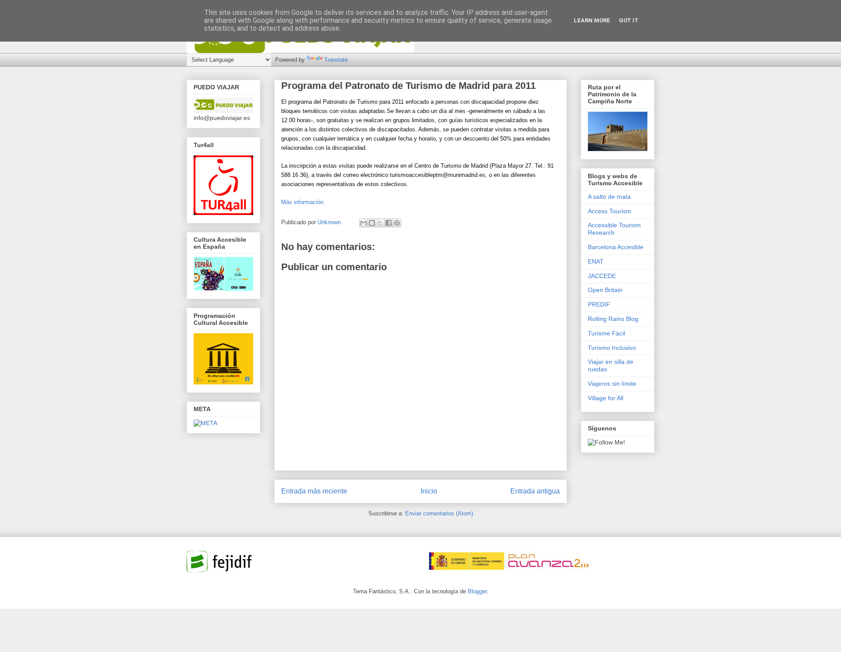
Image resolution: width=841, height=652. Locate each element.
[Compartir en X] (380, 223)
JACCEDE (602, 275)
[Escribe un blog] (371, 223)
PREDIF (599, 304)
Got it (629, 20)
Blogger (477, 591)
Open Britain (605, 289)
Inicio (428, 491)
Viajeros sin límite (612, 383)
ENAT (596, 261)
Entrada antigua (535, 491)
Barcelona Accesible (615, 246)
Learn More (592, 20)
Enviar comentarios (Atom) (439, 513)
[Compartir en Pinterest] (396, 223)
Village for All (605, 398)
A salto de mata (609, 196)
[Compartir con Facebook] (388, 223)
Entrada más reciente (314, 491)
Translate (336, 59)
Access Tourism (609, 211)
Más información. (303, 202)
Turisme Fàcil (606, 333)
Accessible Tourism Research (614, 229)
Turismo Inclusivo (612, 347)
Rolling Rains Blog (613, 318)
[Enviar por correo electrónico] (363, 223)
